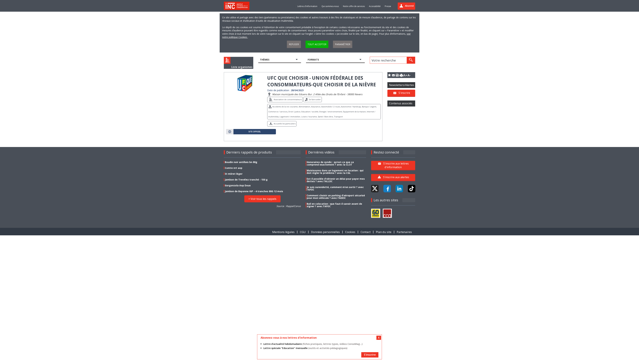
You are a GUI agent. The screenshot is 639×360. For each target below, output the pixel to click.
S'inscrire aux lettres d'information (396, 165)
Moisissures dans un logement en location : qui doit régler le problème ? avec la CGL (335, 171)
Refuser (294, 44)
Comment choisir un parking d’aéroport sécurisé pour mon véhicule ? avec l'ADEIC (336, 197)
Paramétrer (342, 44)
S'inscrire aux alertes (396, 177)
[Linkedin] (399, 188)
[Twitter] (375, 188)
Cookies (350, 232)
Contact (366, 232)
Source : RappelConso (288, 206)
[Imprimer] (401, 75)
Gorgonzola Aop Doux (238, 185)
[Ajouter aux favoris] (389, 75)
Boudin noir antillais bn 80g (241, 162)
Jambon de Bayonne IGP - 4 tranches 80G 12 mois (254, 191)
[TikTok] (411, 188)
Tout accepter (317, 44)
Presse (388, 6)
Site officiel (254, 132)
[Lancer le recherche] (411, 60)
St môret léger (233, 173)
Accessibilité (375, 6)
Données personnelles (325, 232)
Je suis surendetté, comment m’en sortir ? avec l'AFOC (335, 188)
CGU (303, 232)
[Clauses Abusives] (387, 213)
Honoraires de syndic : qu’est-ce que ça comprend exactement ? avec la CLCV (330, 163)
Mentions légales (283, 232)
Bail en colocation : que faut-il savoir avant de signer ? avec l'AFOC (334, 205)
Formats (313, 59)
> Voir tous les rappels (262, 199)
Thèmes (264, 59)
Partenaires (404, 232)
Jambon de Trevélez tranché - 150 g (246, 179)
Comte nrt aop (233, 168)
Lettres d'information (307, 6)
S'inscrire (404, 93)
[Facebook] (387, 188)
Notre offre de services (354, 6)
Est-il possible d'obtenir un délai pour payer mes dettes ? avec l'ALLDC (336, 180)
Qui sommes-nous (330, 6)
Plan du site (383, 232)
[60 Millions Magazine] (375, 213)
